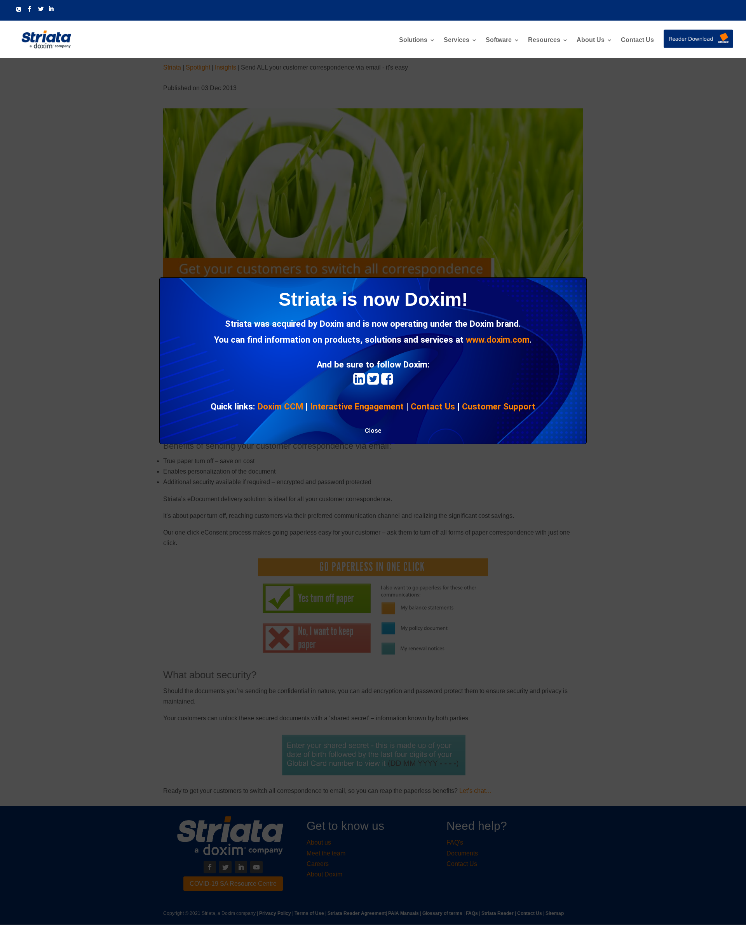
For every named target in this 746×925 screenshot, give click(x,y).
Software (499, 40)
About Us (591, 40)
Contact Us (637, 40)
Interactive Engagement (357, 406)
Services (456, 40)
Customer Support (498, 406)
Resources (544, 40)
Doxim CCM (280, 406)
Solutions (413, 40)
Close (373, 430)
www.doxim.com (498, 339)
